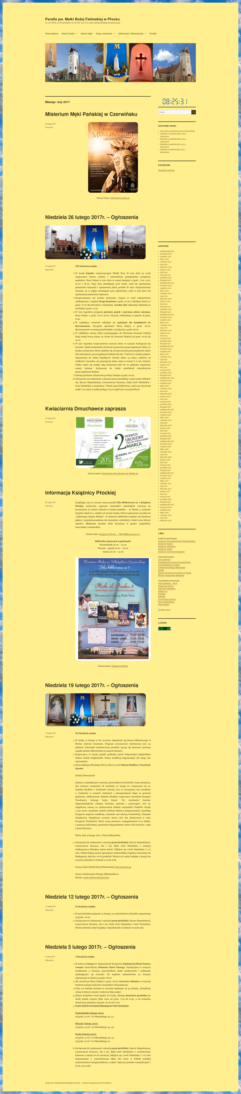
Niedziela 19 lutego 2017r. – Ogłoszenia (91, 685)
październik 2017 (167, 473)
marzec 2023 (165, 301)
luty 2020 (164, 399)
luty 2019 (163, 431)
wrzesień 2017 (166, 476)
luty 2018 (163, 462)
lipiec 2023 (164, 291)
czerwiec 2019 (165, 420)
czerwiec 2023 (165, 293)
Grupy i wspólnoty (104, 33)
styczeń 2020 (165, 402)
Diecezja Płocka (164, 560)
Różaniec (161, 597)
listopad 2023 (165, 280)
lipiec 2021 (164, 354)
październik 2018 (167, 441)
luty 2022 (164, 336)
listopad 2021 (165, 344)
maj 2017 (163, 486)
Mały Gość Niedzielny (166, 589)
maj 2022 (164, 328)
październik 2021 (167, 346)
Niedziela (161, 594)
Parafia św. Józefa (165, 549)
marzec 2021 (165, 365)
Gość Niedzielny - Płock (167, 583)
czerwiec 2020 (166, 389)
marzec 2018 (165, 460)
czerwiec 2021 (165, 357)
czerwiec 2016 (165, 515)
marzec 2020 (165, 396)
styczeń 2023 (165, 307)
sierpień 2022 (165, 320)
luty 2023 (163, 304)
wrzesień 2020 (166, 381)
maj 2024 (164, 264)
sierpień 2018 (165, 447)
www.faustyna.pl (122, 867)
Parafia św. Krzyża (165, 544)
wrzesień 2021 (166, 349)
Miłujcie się (162, 591)
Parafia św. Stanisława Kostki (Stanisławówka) (177, 541)
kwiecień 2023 (166, 299)
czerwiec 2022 (166, 325)
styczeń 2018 (165, 465)
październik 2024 (167, 251)
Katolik (161, 570)
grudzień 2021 (165, 341)
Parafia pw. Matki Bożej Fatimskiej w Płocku (82, 18)
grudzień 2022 (166, 309)
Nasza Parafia (68, 33)
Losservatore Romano (167, 599)
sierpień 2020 (165, 383)
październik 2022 (167, 315)
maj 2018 (163, 454)
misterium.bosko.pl (119, 198)
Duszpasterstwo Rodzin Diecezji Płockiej (174, 562)
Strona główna (51, 33)
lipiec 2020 (164, 386)
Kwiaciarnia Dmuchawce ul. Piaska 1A (119, 473)
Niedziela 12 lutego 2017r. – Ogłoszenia (91, 896)
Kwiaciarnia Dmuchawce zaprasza (85, 408)
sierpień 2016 (165, 510)
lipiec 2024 (164, 259)
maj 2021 (163, 359)
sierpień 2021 (165, 352)
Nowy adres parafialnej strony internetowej (177, 131)
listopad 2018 (165, 439)
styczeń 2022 (165, 338)
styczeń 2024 (165, 275)
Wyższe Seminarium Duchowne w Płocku (174, 573)
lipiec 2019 (164, 418)
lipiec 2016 (164, 513)
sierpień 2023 (165, 288)
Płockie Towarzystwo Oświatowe (171, 576)
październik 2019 (167, 410)
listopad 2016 (165, 502)
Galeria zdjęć (87, 33)
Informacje (49, 127)
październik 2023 (167, 283)
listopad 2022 (165, 312)
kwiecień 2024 (166, 267)
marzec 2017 (165, 491)
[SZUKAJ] (193, 112)
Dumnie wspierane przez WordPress (96, 1083)
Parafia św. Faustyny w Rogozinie (171, 552)
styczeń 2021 (165, 370)
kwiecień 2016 (166, 520)
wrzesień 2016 (166, 507)
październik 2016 (167, 505)
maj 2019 (163, 423)
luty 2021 (163, 367)
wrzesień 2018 (166, 444)
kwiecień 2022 (166, 330)
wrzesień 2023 (166, 286)
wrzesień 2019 (166, 412)
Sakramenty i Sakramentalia (130, 33)
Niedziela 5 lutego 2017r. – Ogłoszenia (90, 946)
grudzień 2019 (166, 404)
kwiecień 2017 (165, 489)
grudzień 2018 (165, 436)
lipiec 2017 (164, 481)
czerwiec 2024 (166, 262)
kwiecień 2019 (166, 425)
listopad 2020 (165, 375)
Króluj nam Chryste (166, 586)
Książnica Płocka (119, 666)
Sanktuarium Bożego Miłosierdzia (171, 568)
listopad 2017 (165, 470)
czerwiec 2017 (165, 484)
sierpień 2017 (165, 478)
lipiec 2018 (164, 449)
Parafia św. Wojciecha (166, 546)
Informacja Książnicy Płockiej (80, 492)
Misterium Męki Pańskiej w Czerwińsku (91, 113)
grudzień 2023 (166, 278)
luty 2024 (164, 272)
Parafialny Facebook (166, 170)
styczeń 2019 (165, 433)
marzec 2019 (165, 428)
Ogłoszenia (49, 269)
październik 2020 (167, 378)
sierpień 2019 (165, 415)
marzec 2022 (165, 333)
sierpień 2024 (165, 257)
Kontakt (153, 33)
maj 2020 (164, 391)
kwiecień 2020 (166, 394)
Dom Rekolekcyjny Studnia (169, 565)
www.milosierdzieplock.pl (96, 877)
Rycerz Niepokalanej (166, 602)
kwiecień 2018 (165, 457)
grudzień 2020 (166, 373)
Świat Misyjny (163, 605)
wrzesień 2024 (166, 254)
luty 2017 (163, 494)
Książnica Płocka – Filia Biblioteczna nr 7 (119, 534)
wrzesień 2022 (166, 317)
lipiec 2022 (164, 323)
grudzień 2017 (165, 468)
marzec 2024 (165, 270)
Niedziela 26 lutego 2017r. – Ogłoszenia (91, 216)
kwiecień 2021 (165, 362)
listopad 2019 (165, 407)
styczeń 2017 (165, 497)
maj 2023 (163, 296)
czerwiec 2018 (165, 452)
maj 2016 (163, 518)
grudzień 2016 (166, 499)
